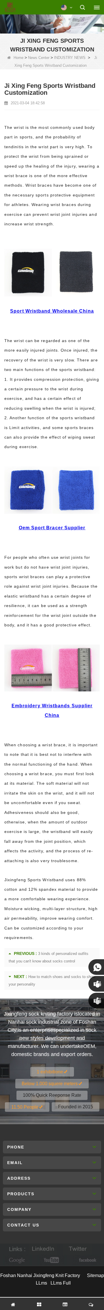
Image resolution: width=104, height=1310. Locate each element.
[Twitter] (77, 1249)
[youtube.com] (52, 1260)
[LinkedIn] (43, 1249)
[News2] (52, 23)
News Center (38, 57)
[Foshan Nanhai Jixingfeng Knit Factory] (10, 7)
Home (18, 57)
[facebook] (86, 1260)
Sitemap (95, 1275)
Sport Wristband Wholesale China (52, 311)
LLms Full (61, 1283)
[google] (17, 1260)
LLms (41, 1283)
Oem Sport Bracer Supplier (52, 527)
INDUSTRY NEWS (70, 57)
